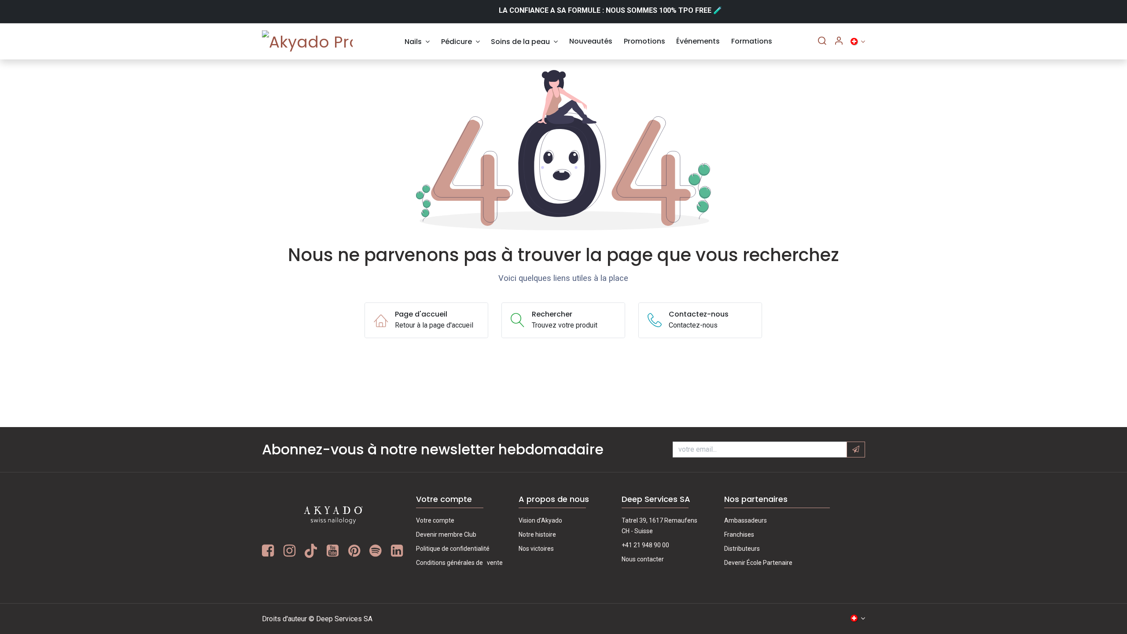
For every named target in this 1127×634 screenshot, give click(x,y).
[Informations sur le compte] (838, 41)
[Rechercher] (822, 41)
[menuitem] (417, 42)
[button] (856, 449)
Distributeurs (742, 548)
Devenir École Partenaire (758, 562)
